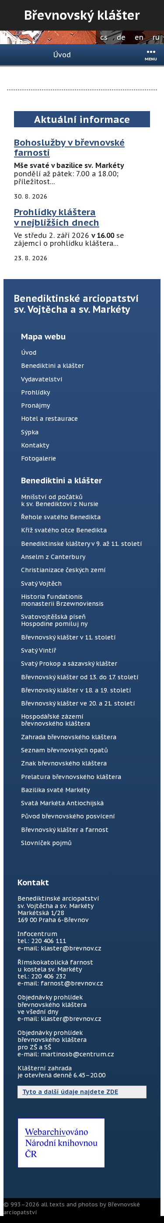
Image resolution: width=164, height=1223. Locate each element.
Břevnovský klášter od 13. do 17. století (80, 677)
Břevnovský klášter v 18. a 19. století (76, 690)
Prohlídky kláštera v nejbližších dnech (56, 217)
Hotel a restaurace (49, 419)
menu (151, 59)
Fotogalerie (38, 458)
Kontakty (35, 445)
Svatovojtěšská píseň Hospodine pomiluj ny (54, 620)
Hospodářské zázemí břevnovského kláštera (55, 720)
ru (156, 37)
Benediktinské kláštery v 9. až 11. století (81, 544)
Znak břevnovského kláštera (64, 763)
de (121, 37)
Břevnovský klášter (82, 15)
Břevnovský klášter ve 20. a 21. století (78, 703)
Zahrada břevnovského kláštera (68, 737)
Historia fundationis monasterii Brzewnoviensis (62, 600)
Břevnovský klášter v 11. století (68, 637)
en (139, 37)
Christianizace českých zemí (63, 570)
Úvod (62, 54)
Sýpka (29, 432)
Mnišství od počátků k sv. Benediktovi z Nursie (59, 500)
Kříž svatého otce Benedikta (64, 530)
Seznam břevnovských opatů (64, 750)
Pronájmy (35, 405)
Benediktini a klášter (52, 366)
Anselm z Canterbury (53, 557)
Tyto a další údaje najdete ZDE (70, 1092)
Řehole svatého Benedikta (61, 517)
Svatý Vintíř (38, 650)
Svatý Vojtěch (41, 583)
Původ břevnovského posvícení (68, 816)
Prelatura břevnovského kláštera (71, 777)
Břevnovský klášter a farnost (64, 830)
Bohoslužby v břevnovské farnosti (69, 147)
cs (104, 37)
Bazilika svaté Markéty (55, 790)
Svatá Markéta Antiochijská (62, 803)
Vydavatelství (42, 379)
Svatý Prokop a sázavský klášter (69, 663)
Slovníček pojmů (46, 843)
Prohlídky (35, 392)
